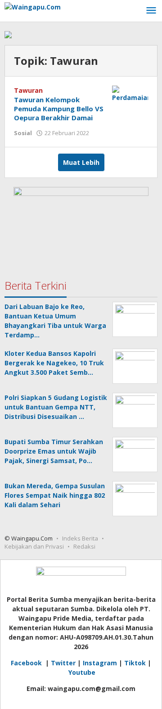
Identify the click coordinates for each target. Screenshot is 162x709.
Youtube (81, 672)
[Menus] (151, 11)
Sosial (23, 133)
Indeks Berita (80, 538)
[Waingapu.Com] (32, 6)
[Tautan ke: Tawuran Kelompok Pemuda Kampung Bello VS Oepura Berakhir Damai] (130, 93)
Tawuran (28, 90)
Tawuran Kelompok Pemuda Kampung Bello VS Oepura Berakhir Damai (59, 108)
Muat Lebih (81, 162)
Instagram (100, 663)
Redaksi (84, 546)
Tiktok (135, 663)
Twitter (63, 663)
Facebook (27, 663)
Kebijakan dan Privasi (34, 546)
